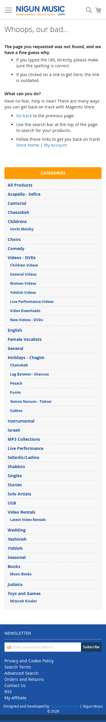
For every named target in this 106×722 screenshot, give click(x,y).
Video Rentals (21, 512)
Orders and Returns (24, 679)
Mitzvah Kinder (23, 601)
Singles (15, 475)
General (15, 348)
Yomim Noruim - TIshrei (31, 401)
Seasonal (17, 557)
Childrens (17, 221)
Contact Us (15, 685)
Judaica (15, 584)
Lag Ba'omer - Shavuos (29, 374)
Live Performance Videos (32, 301)
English (15, 330)
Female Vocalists (25, 339)
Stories (15, 485)
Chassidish (18, 212)
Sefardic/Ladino (23, 457)
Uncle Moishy (22, 229)
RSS (8, 691)
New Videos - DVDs (26, 319)
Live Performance (25, 448)
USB (12, 503)
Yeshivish (17, 539)
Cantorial (17, 203)
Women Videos (23, 283)
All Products (20, 185)
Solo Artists (19, 494)
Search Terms (17, 667)
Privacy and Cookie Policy (29, 661)
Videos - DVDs (22, 257)
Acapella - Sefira (24, 194)
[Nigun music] (40, 9)
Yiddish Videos (23, 292)
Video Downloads (25, 310)
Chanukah (19, 365)
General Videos (23, 274)
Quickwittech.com (64, 706)
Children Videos (24, 265)
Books (14, 566)
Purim (15, 392)
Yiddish (15, 548)
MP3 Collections (24, 439)
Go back (24, 115)
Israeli (14, 430)
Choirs (14, 239)
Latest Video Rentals (28, 519)
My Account (55, 145)
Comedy (16, 248)
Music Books (21, 574)
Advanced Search (21, 673)
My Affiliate (15, 698)
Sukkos (16, 410)
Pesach (16, 383)
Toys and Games (24, 593)
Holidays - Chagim (26, 357)
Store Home (27, 145)
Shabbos (16, 466)
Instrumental (21, 421)
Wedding (17, 530)
